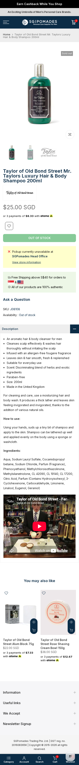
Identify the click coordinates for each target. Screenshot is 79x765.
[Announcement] (39, 4)
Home (6, 34)
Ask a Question (16, 299)
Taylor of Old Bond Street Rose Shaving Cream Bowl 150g (55, 643)
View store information (26, 262)
